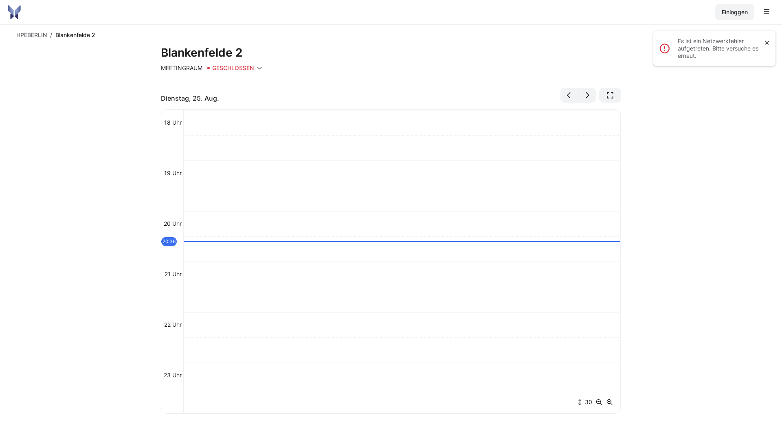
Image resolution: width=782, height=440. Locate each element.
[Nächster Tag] (587, 95)
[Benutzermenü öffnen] (766, 12)
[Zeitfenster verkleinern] (600, 402)
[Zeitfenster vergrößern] (609, 402)
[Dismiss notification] (767, 42)
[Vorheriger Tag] (569, 95)
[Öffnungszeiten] (259, 68)
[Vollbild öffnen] (610, 95)
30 (587, 401)
